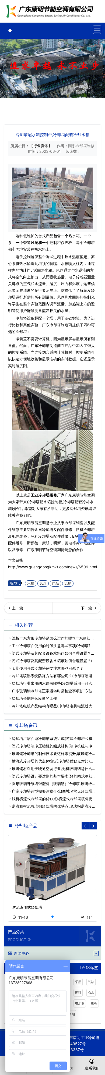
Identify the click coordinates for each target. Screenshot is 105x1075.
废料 (78, 993)
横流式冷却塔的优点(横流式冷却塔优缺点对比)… (52, 761)
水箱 (30, 583)
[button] (52, 917)
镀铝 (94, 1003)
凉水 (91, 993)
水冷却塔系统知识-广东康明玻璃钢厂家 (77, 610)
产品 (55, 583)
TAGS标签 (88, 968)
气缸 (91, 982)
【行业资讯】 (40, 145)
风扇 (43, 583)
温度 (67, 583)
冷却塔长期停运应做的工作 (34, 698)
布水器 (80, 1003)
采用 (78, 982)
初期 (71, 1014)
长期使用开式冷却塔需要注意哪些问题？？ (47, 668)
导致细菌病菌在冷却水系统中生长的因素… (28, 610)
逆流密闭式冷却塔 (27, 907)
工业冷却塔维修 (51, 13)
